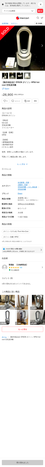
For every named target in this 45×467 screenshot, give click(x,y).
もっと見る (22, 329)
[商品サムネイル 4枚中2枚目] (12, 76)
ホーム (4, 337)
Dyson (20, 193)
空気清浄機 (22, 189)
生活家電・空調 (23, 182)
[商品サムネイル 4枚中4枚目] (27, 76)
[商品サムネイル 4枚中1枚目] (5, 76)
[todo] (42, 17)
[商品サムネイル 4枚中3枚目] (20, 76)
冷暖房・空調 (22, 185)
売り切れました (22, 462)
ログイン (14, 23)
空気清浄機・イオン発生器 (27, 187)
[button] (38, 18)
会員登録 (5, 23)
